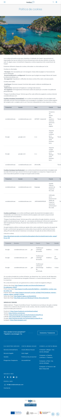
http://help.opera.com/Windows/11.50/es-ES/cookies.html (31, 298)
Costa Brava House (28, 349)
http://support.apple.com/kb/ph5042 (25, 296)
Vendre (6, 357)
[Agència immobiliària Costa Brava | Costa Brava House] (30, 2)
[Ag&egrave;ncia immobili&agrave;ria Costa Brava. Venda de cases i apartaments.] (58, 414)
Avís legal (25, 353)
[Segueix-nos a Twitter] (7, 377)
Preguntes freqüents (11, 360)
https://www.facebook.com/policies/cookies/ (24, 311)
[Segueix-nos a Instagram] (11, 377)
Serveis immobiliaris (11, 349)
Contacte (7, 388)
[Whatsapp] (16, 377)
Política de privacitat (29, 357)
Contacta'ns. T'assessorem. (47, 333)
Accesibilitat (26, 360)
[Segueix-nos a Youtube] (14, 377)
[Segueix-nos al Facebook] (5, 377)
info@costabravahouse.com (15, 384)
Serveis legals (8, 353)
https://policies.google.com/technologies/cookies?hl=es (26, 315)
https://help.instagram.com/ (18, 320)
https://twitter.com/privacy (17, 313)
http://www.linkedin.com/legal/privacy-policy (22, 316)
